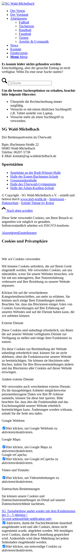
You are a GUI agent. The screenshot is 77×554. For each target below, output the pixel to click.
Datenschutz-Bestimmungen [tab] (21, 489)
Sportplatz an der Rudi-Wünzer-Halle (35, 172)
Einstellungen (27, 233)
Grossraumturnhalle (23, 180)
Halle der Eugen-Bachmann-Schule (34, 176)
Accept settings (12, 519)
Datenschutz (10, 203)
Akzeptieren (10, 233)
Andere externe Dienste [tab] (18, 379)
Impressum (56, 199)
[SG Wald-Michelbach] (18, 3)
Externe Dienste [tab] (12, 323)
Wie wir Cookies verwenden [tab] (21, 259)
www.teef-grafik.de (33, 199)
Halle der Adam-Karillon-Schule (32, 188)
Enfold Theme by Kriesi (37, 203)
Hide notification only (37, 519)
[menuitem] (42, 11)
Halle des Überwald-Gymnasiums (33, 184)
